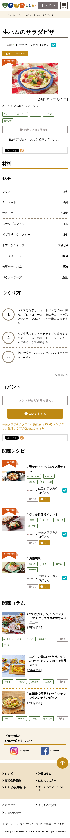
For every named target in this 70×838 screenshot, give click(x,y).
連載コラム (44, 773)
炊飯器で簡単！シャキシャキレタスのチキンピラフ (47, 695)
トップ (5, 15)
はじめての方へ (47, 780)
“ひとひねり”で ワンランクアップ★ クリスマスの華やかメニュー (48, 618)
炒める (32, 482)
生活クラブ (34, 824)
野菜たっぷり (46, 482)
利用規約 (10, 805)
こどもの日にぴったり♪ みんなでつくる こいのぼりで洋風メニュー (47, 661)
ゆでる (59, 564)
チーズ (45, 520)
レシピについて (21, 15)
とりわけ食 (59, 520)
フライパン (49, 476)
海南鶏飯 (35, 558)
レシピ (9, 773)
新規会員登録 (13, 780)
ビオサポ (32, 570)
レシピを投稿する (15, 787)
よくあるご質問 (47, 805)
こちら (38, 428)
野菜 (32, 520)
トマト (45, 564)
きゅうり (32, 564)
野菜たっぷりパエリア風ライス (47, 469)
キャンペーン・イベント (51, 788)
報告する (63, 375)
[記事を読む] (34, 627)
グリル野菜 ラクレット (43, 514)
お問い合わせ (13, 812)
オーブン (32, 526)
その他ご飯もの (33, 476)
